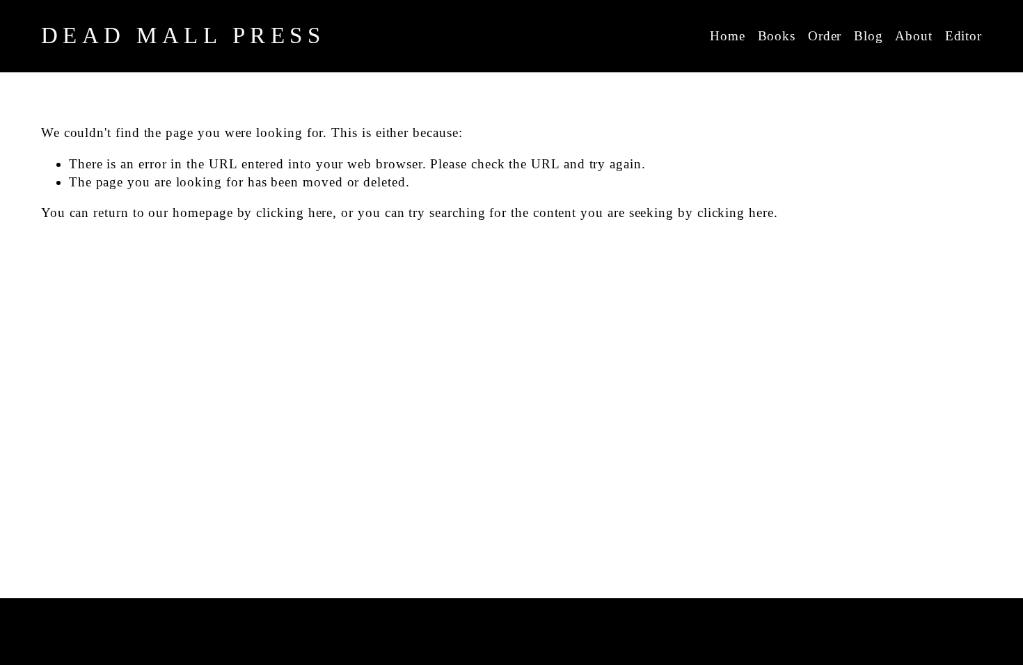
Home (727, 36)
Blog (868, 36)
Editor (964, 36)
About (914, 36)
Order (825, 36)
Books (777, 36)
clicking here (294, 212)
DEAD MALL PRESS (183, 35)
